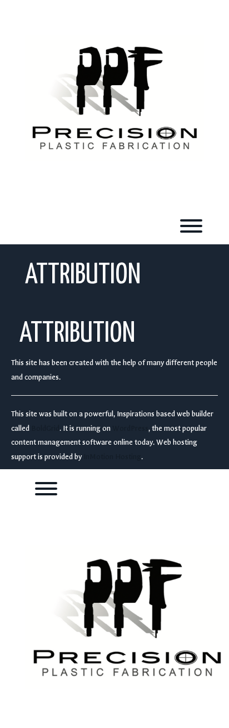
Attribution (77, 334)
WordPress (130, 428)
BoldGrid (45, 428)
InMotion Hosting (112, 456)
